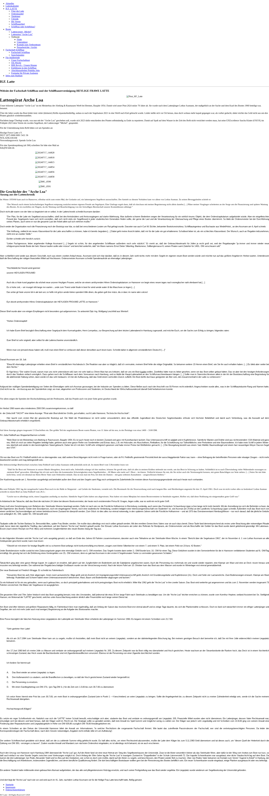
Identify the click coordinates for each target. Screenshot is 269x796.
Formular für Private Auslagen (24, 73)
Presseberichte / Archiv (27, 47)
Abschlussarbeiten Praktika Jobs (25, 70)
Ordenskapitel (17, 14)
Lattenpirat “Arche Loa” (22, 34)
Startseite (10, 784)
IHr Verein (16, 21)
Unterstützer (22, 42)
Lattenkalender (12, 6)
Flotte (19, 39)
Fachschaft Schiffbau (15, 50)
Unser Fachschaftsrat (20, 60)
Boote (8, 29)
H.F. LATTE (11, 8)
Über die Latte (17, 11)
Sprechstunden (17, 55)
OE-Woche (16, 63)
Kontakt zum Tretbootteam (28, 44)
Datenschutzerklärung (15, 790)
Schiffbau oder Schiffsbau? (23, 27)
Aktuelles (10, 3)
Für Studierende (13, 57)
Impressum (10, 787)
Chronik (14, 19)
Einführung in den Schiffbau (23, 68)
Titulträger (15, 16)
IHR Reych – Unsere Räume (24, 65)
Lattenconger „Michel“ (21, 32)
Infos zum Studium (14, 75)
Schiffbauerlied (18, 24)
